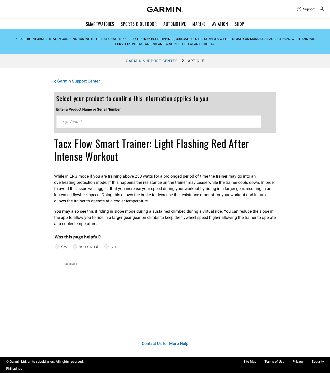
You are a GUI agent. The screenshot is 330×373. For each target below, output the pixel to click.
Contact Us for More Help (165, 343)
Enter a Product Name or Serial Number (88, 109)
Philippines (14, 368)
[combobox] (158, 121)
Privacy (298, 361)
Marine (198, 24)
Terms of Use (274, 361)
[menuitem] (306, 9)
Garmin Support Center (152, 61)
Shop (239, 24)
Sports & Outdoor (139, 24)
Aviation (220, 24)
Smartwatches (100, 24)
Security (318, 361)
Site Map (249, 361)
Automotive (174, 24)
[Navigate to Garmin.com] (165, 9)
